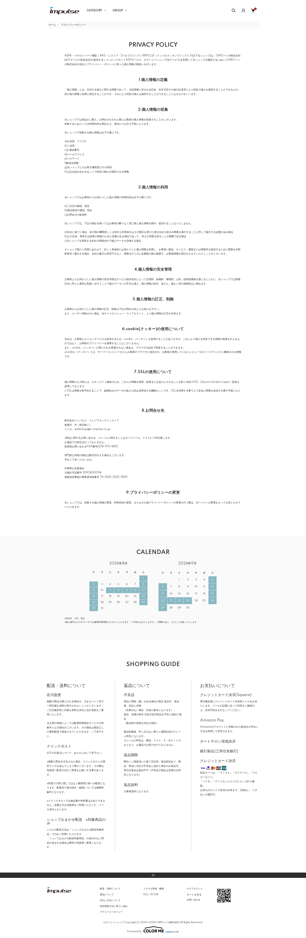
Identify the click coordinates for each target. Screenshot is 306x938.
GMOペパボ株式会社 (228, 55)
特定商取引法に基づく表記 (114, 906)
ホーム (52, 24)
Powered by (134, 931)
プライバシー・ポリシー (100, 64)
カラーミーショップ (155, 60)
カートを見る (194, 894)
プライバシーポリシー (111, 912)
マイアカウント (195, 888)
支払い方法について (110, 900)
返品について (107, 894)
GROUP (118, 10)
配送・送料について (110, 888)
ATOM (154, 894)
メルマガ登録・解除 (153, 888)
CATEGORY (94, 10)
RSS (145, 894)
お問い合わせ (193, 900)
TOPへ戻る (153, 875)
